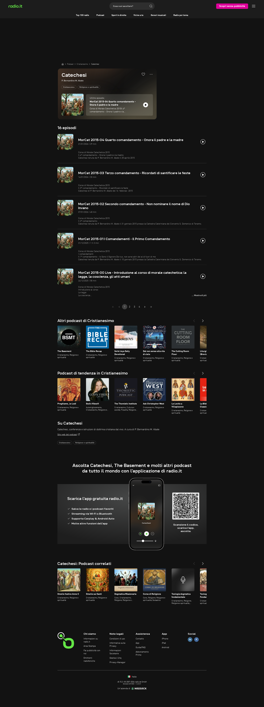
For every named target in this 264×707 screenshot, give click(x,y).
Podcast (100, 15)
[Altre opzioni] (151, 74)
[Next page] (144, 306)
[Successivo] (203, 319)
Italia (133, 677)
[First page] (113, 306)
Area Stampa (90, 646)
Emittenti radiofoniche (89, 659)
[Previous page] (119, 306)
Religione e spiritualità (88, 87)
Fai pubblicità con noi (92, 652)
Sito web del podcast (67, 435)
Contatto (140, 639)
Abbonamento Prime (142, 653)
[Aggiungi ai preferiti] (143, 74)
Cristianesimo (69, 87)
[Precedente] (194, 319)
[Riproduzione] (145, 104)
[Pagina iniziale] (62, 64)
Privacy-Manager (117, 662)
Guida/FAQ (140, 647)
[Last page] (150, 306)
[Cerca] (151, 6)
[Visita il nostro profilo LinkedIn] (190, 639)
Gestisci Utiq (115, 658)
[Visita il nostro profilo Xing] (196, 639)
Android (165, 647)
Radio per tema (180, 15)
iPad (164, 643)
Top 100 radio (82, 15)
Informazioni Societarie (115, 652)
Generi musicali (158, 15)
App (137, 643)
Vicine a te (138, 15)
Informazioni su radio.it (91, 640)
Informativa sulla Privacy (117, 644)
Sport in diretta (119, 15)
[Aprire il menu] (253, 6)
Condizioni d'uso (117, 639)
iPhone (165, 639)
